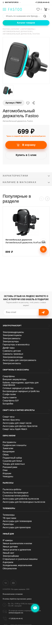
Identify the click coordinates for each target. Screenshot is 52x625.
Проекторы (8, 524)
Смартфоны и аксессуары (16, 370)
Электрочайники (11, 556)
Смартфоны (9, 376)
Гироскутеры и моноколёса (16, 344)
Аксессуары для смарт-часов (17, 423)
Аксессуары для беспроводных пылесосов (24, 502)
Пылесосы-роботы (12, 489)
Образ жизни (9, 436)
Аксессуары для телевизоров (17, 521)
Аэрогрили (8, 562)
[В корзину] (43, 249)
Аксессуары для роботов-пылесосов (21, 499)
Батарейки (8, 404)
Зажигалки (8, 448)
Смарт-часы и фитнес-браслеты (19, 410)
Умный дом (8, 534)
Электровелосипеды (13, 357)
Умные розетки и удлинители (17, 550)
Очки (5, 470)
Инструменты (9, 442)
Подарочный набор (12, 458)
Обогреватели (10, 568)
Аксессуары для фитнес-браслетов (20, 426)
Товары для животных (14, 464)
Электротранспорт (12, 326)
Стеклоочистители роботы (16, 496)
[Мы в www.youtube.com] (13, 583)
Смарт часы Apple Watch (15, 429)
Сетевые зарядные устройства (18, 388)
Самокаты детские (12, 351)
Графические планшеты (14, 445)
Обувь (6, 454)
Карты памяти (10, 397)
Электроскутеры (11, 341)
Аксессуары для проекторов (17, 527)
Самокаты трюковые (13, 354)
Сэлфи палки (9, 394)
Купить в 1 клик (26, 155)
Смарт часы (9, 417)
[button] (47, 199)
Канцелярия (9, 451)
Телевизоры (9, 508)
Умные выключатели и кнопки (17, 543)
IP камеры (8, 540)
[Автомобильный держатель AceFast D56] (26, 231)
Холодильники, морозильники (17, 565)
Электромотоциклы (12, 335)
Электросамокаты (11, 338)
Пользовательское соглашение (13, 594)
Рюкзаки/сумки (10, 467)
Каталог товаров (26, 23)
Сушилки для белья (12, 461)
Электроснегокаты (12, 363)
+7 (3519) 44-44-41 (42, 2)
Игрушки (7, 473)
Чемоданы (8, 476)
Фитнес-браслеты (11, 420)
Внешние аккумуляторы (14, 379)
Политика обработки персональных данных (17, 599)
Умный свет (8, 553)
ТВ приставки (9, 518)
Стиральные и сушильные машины (20, 559)
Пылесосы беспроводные (15, 492)
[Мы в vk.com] (6, 583)
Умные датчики (10, 547)
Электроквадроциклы (13, 332)
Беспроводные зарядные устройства (21, 391)
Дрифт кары (9, 348)
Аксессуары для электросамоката (19, 360)
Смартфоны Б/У (11, 400)
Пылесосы (8, 483)
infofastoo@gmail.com (16, 613)
